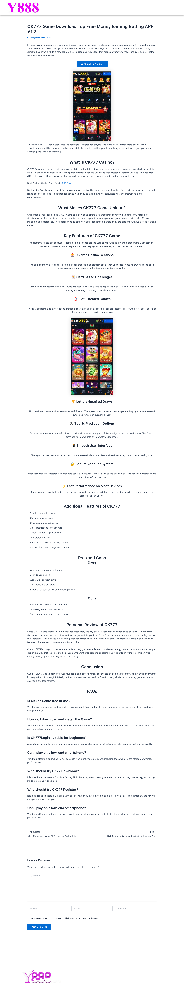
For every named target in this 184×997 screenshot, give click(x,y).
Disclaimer (131, 972)
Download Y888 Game (107, 7)
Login (139, 7)
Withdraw (162, 7)
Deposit (149, 7)
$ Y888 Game (80, 958)
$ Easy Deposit (81, 965)
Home (89, 7)
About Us (130, 965)
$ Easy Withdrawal (82, 980)
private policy (132, 980)
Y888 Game (67, 183)
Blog (174, 7)
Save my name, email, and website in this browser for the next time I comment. (66, 918)
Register (128, 7)
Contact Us (131, 958)
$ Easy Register (81, 972)
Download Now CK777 (92, 64)
